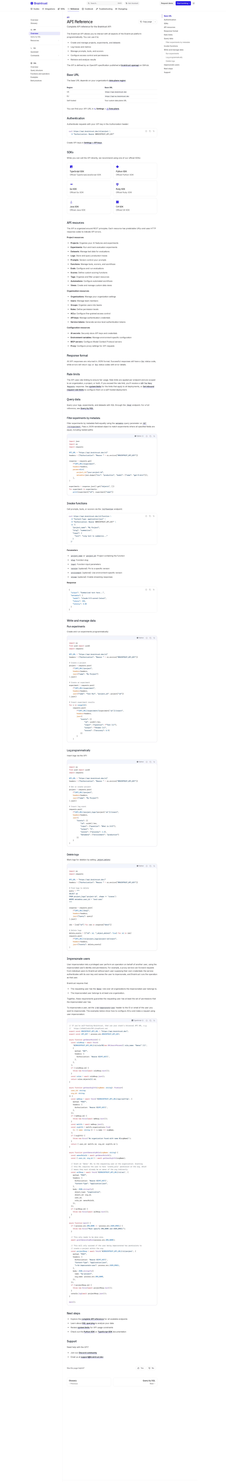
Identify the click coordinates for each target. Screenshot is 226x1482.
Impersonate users (171, 65)
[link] (89, 171)
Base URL (168, 16)
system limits (95, 386)
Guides (36, 9)
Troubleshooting (105, 9)
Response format (171, 31)
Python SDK (89, 1332)
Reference (75, 9)
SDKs (63, 9)
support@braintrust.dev (92, 1357)
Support (167, 72)
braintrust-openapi (130, 65)
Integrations (50, 9)
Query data (168, 38)
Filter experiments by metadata (178, 42)
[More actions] (155, 22)
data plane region (117, 80)
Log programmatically (174, 57)
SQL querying (88, 1323)
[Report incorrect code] (146, 131)
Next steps (168, 69)
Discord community (88, 1353)
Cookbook (89, 9)
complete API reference (93, 1319)
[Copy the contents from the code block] (149, 131)
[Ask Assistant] (153, 131)
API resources (169, 27)
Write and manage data (173, 50)
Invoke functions (171, 46)
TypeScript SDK (105, 1332)
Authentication (170, 20)
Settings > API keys (93, 142)
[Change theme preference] (193, 3)
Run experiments (172, 54)
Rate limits (168, 35)
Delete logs (170, 61)
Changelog (122, 9)
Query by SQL (87, 408)
